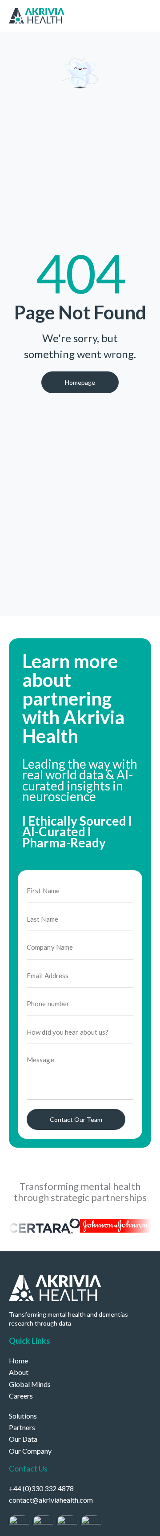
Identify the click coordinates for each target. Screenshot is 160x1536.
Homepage (80, 382)
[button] (148, 15)
